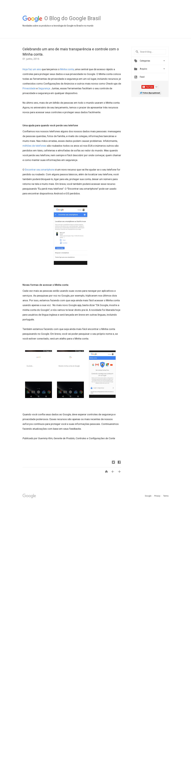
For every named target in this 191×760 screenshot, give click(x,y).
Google (148, 496)
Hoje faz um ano (32, 69)
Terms (165, 496)
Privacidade (29, 88)
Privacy (157, 496)
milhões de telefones (34, 145)
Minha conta (67, 69)
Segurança (44, 88)
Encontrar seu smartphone (40, 169)
